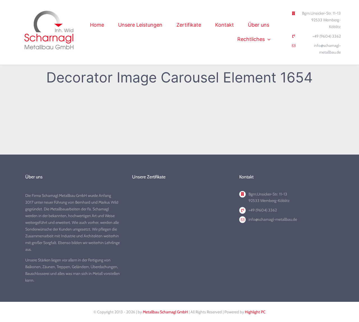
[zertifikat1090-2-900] (155, 198)
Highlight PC (255, 311)
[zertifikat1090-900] (203, 198)
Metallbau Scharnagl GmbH (165, 311)
